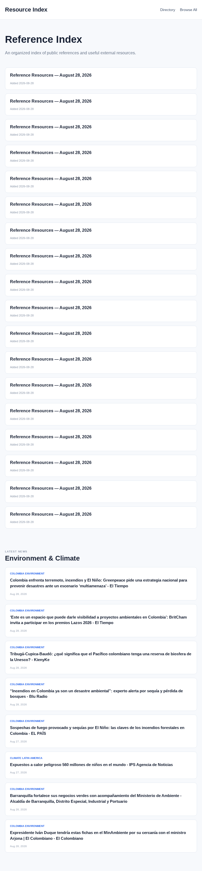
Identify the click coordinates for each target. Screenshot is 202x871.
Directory (167, 10)
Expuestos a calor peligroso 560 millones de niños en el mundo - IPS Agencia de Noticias (91, 764)
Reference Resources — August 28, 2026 (51, 75)
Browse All (188, 10)
